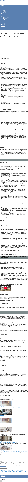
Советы (4, 25)
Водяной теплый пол (7, 8)
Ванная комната (3, 16)
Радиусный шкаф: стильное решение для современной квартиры (9, 442)
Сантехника (3, 20)
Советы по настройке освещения (7, 22)
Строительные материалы (5, 29)
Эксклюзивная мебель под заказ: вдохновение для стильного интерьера (10, 407)
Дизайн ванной (5, 18)
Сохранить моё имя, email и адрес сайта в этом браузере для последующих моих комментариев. (14, 465)
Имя (1, 454)
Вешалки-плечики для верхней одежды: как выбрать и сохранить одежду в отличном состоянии (13, 451)
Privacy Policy (3, 475)
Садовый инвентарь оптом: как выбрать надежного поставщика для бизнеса (12, 470)
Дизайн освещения (5, 23)
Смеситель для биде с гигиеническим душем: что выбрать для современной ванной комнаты (14, 471)
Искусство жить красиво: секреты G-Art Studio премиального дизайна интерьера (11, 433)
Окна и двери (3, 24)
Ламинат (4, 9)
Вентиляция (3, 26)
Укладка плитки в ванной (6, 17)
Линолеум (4, 12)
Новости (2, 5)
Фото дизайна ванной (6, 19)
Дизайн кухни (5, 15)
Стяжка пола (4, 11)
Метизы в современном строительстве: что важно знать (9, 472)
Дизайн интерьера (3, 13)
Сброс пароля (3, 476)
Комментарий (2, 461)
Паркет (4, 10)
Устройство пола (3, 6)
